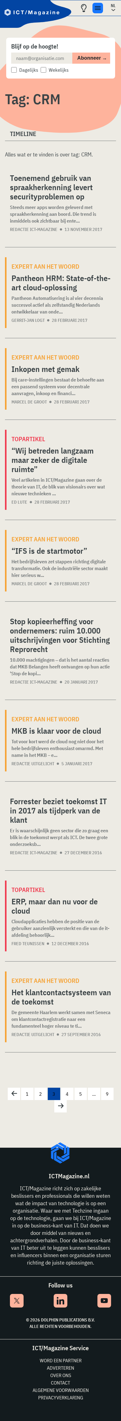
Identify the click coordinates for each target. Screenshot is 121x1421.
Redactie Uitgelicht (32, 763)
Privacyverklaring (60, 1397)
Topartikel (28, 439)
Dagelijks (28, 70)
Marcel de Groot (29, 402)
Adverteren (60, 1368)
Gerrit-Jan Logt (28, 320)
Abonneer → (92, 58)
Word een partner (61, 1360)
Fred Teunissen (27, 943)
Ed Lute (19, 502)
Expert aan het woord (45, 266)
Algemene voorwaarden (61, 1390)
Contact (60, 1383)
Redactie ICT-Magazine (33, 229)
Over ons (60, 1375)
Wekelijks (59, 70)
